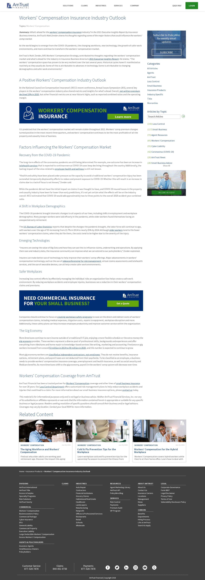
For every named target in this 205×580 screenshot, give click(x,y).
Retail (78, 519)
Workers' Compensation (38, 26)
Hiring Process (144, 519)
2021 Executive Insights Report (104, 59)
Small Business (154, 85)
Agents (150, 72)
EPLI (21, 522)
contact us (127, 390)
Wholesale (80, 525)
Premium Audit (116, 508)
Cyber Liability (156, 146)
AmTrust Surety (25, 502)
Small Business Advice (159, 163)
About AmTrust (145, 483)
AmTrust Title (24, 490)
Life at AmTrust (144, 522)
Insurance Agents (26, 546)
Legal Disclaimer (168, 493)
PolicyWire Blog (116, 493)
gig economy (25, 341)
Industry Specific (155, 94)
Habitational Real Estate (86, 499)
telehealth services (28, 165)
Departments (143, 516)
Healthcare (80, 502)
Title (149, 98)
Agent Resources (157, 135)
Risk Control (115, 502)
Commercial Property (28, 528)
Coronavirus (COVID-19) (160, 151)
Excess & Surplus (26, 493)
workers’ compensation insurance (65, 32)
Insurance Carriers (145, 493)
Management (143, 499)
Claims (84, 5)
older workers (116, 230)
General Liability (26, 525)
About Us (142, 487)
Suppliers (142, 505)
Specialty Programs (27, 496)
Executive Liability (26, 531)
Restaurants (81, 516)
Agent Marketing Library (120, 487)
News (140, 502)
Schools (79, 522)
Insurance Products (156, 90)
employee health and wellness (69, 169)
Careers (142, 510)
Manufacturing (82, 508)
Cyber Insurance (26, 519)
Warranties (152, 103)
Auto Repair (81, 487)
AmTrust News (156, 157)
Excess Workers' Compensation (32, 537)
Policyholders (25, 552)
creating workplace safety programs (74, 316)
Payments (114, 505)
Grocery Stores (82, 496)
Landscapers (81, 505)
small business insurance (128, 383)
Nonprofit (80, 511)
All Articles (152, 68)
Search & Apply (144, 525)
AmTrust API (115, 490)
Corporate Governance (170, 487)
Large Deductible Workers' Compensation (36, 534)
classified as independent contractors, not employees (74, 354)
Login (192, 5)
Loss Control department (52, 386)
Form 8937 (165, 490)
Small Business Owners (29, 549)
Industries (101, 5)
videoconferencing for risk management (82, 261)
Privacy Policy (167, 496)
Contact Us (142, 490)
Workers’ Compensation (77, 383)
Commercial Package (28, 516)
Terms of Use (166, 499)
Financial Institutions (84, 493)
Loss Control (153, 81)
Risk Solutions (25, 499)
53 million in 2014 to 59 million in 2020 (67, 347)
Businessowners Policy (28, 513)
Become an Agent (166, 192)
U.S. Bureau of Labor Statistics (37, 226)
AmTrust (151, 77)
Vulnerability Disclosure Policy (173, 502)
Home (21, 471)
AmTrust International (28, 487)
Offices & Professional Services (89, 513)
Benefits (141, 513)
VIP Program (115, 511)
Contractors (81, 490)
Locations (142, 496)
